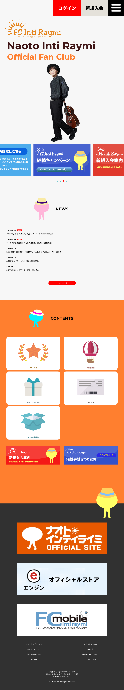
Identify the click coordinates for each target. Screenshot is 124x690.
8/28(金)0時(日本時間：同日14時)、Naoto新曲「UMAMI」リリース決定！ (34, 252)
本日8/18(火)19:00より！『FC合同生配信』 (22, 261)
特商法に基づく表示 (89, 654)
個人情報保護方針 (34, 654)
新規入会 (94, 8)
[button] (57, 181)
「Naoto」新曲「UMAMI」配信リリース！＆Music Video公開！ (30, 234)
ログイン (67, 8)
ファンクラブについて (34, 644)
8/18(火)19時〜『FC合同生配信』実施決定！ (23, 270)
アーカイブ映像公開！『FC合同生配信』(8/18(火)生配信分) (29, 243)
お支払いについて (34, 649)
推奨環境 (34, 659)
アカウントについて (89, 644)
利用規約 (89, 649)
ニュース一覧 (62, 283)
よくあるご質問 (90, 659)
